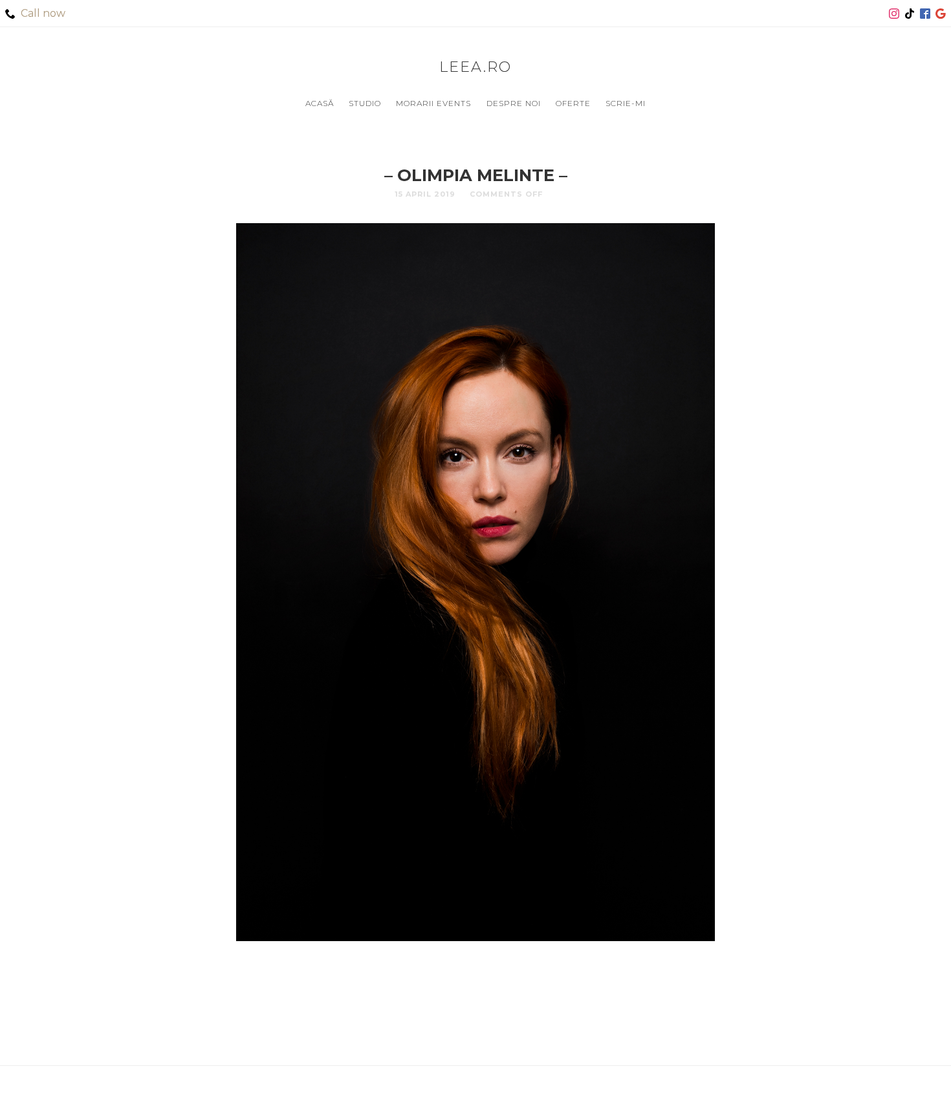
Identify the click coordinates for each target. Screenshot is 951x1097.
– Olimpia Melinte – (475, 175)
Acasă (319, 103)
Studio (365, 103)
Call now (43, 13)
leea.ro (475, 67)
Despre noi (513, 103)
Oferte (573, 103)
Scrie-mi (626, 103)
